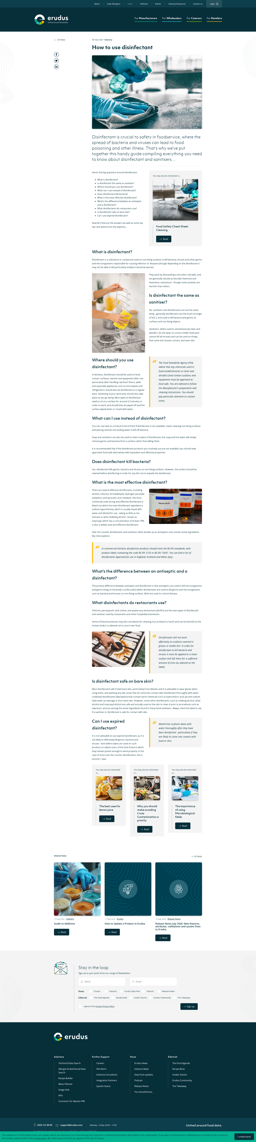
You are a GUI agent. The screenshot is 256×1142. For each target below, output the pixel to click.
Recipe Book (178, 1068)
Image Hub (63, 1089)
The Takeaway (184, 997)
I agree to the (98, 1006)
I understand (244, 1136)
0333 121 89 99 (44, 1125)
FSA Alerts (101, 1068)
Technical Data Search (69, 1063)
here (170, 556)
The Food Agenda (101, 997)
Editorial (144, 4)
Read (165, 238)
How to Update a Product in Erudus (125, 923)
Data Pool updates (143, 1074)
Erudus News (141, 1063)
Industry (108, 39)
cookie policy (40, 1138)
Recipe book (121, 997)
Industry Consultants (106, 1074)
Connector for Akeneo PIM (71, 1101)
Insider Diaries (140, 997)
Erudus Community (162, 997)
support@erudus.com (71, 1125)
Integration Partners (106, 1080)
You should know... (143, 1091)
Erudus (120, 919)
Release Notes (174, 919)
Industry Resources (177, 4)
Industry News (141, 1068)
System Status (103, 1086)
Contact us (198, 4)
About (97, 4)
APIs (60, 1095)
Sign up (190, 1006)
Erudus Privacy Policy (105, 1006)
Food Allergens (113, 4)
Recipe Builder (65, 1078)
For (146, 18)
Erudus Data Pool (132, 991)
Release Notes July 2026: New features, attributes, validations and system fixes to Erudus (178, 926)
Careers (100, 1063)
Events (158, 4)
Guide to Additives (64, 923)
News (130, 4)
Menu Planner (65, 1084)
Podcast (150, 991)
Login (212, 4)
